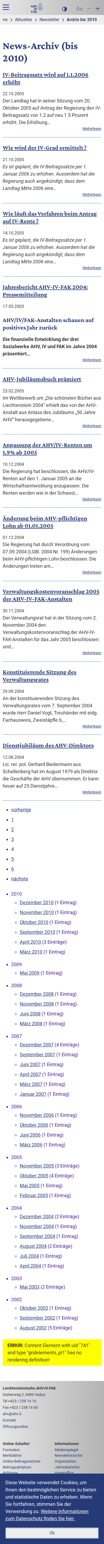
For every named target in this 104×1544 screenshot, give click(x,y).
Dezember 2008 (37, 994)
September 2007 (37, 1054)
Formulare (11, 1450)
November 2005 (37, 1166)
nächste (19, 879)
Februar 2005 (34, 1195)
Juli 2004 (29, 1256)
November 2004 (37, 1226)
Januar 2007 (33, 1094)
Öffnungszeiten (15, 1426)
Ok (52, 1532)
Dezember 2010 (37, 902)
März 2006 (31, 1145)
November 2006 (37, 1115)
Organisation (65, 1461)
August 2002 (33, 1328)
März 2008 (31, 1023)
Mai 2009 (29, 973)
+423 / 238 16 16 (22, 1401)
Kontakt (9, 1420)
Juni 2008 (30, 1014)
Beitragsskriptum (17, 1467)
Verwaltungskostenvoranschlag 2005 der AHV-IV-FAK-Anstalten (51, 595)
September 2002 (37, 1318)
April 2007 (30, 1074)
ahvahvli (12, 1414)
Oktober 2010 (34, 922)
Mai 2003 (29, 1287)
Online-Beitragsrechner (22, 1461)
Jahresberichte (67, 1467)
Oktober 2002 (34, 1308)
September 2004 (37, 1236)
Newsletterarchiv (69, 1455)
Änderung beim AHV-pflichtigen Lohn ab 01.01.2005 (45, 522)
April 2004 (30, 1266)
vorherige (21, 809)
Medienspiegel (66, 1450)
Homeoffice (64, 1473)
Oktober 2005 (34, 1175)
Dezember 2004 (37, 1216)
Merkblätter (12, 1455)
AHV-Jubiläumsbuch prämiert (42, 378)
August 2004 (33, 1246)
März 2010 (31, 952)
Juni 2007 (30, 1064)
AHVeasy (10, 1473)
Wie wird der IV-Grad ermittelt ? (45, 147)
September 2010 (37, 932)
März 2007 (31, 1084)
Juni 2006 (30, 1135)
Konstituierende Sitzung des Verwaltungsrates (39, 675)
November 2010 (37, 912)
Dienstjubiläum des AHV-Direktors (48, 745)
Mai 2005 (29, 1185)
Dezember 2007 (37, 1044)
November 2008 (37, 1004)
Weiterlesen (91, 128)
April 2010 (30, 942)
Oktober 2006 (34, 1125)
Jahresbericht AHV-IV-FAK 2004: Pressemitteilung (45, 290)
